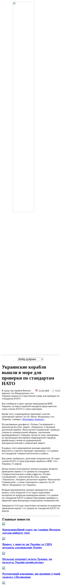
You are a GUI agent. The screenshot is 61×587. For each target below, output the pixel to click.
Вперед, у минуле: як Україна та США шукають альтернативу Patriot (27, 546)
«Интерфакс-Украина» (33, 419)
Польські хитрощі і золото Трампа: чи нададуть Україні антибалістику (27, 561)
